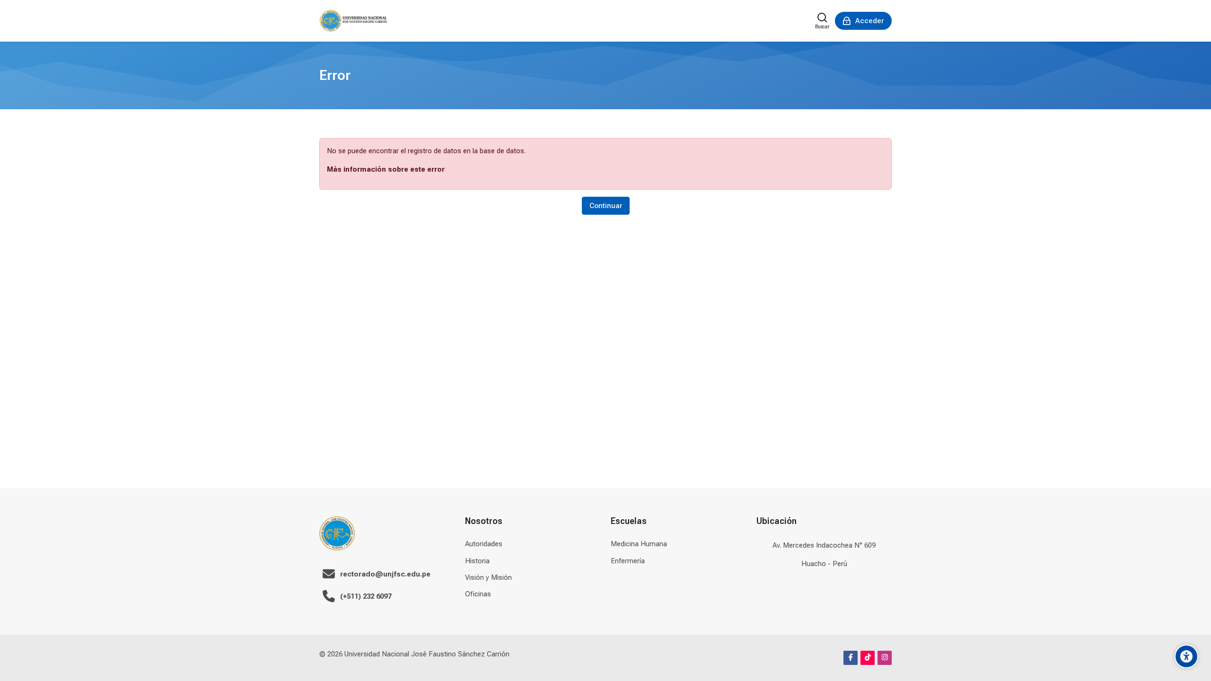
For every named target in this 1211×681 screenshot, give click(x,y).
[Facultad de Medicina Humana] (353, 20)
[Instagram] (885, 658)
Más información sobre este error (386, 169)
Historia (477, 561)
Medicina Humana (639, 544)
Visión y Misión (488, 577)
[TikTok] (867, 658)
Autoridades (483, 544)
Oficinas (478, 594)
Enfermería (628, 561)
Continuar (605, 205)
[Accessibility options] (1186, 656)
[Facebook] (850, 658)
